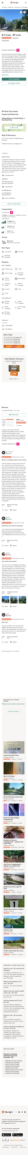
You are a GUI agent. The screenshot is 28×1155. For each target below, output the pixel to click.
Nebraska (10, 7)
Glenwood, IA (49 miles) (12, 1062)
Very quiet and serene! (9, 561)
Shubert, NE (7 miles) (11, 1068)
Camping (4, 7)
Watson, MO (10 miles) (12, 1071)
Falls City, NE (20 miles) (12, 1064)
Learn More (5, 218)
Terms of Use (23, 1147)
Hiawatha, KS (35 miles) (12, 1073)
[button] (2, 2)
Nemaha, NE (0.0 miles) (12, 1066)
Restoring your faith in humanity (12, 525)
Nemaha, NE (17, 7)
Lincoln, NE (16, 339)
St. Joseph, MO (17, 337)
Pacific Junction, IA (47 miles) (14, 1069)
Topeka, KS (17, 342)
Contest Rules (5, 1147)
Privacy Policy (14, 1147)
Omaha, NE (16, 341)
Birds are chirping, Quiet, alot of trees (14, 460)
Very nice (5, 622)
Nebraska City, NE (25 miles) (13, 1060)
